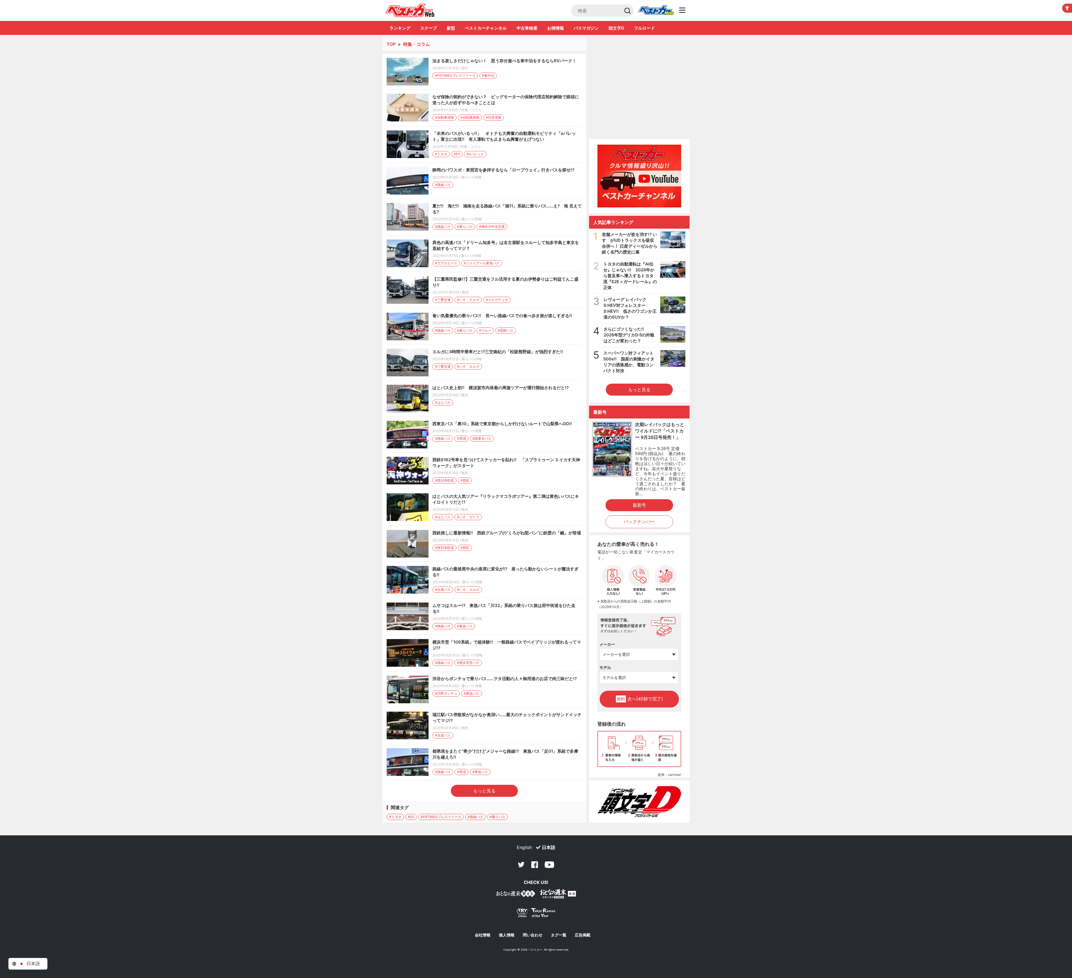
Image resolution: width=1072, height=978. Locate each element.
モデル (605, 667)
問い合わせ (532, 935)
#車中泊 (488, 75)
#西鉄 (464, 480)
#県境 (461, 438)
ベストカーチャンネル (486, 28)
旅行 (465, 68)
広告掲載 (582, 935)
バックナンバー (639, 521)
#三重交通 (443, 300)
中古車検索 (526, 28)
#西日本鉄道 (444, 480)
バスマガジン (586, 28)
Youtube (549, 864)
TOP (391, 44)
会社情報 (482, 935)
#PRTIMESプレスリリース (455, 75)
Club (655, 10)
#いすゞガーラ (468, 517)
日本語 (548, 847)
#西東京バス (481, 438)
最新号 (639, 505)
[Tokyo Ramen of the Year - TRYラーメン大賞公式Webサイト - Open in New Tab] (536, 914)
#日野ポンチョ (446, 693)
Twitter (521, 864)
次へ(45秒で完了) (640, 699)
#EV (457, 154)
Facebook (534, 864)
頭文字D (616, 28)
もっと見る (484, 790)
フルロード (644, 28)
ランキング (399, 28)
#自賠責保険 (469, 117)
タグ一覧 (558, 935)
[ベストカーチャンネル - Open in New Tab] (639, 176)
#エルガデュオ (497, 300)
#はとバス (443, 402)
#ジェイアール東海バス (481, 263)
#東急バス (465, 626)
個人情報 (507, 935)
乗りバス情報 (471, 177)
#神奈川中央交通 (492, 226)
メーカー (607, 644)
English (524, 847)
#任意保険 (493, 117)
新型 (451, 28)
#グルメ (485, 330)
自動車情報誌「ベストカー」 (410, 10)
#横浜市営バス (468, 663)
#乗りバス (465, 226)
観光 (465, 292)
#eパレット (475, 154)
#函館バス (505, 330)
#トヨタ (441, 154)
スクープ (428, 28)
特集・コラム (471, 110)
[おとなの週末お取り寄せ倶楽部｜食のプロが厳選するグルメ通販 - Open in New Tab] (515, 894)
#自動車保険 (444, 117)
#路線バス (443, 185)
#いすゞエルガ (468, 300)
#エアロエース (446, 263)
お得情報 (555, 28)
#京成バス (443, 589)
